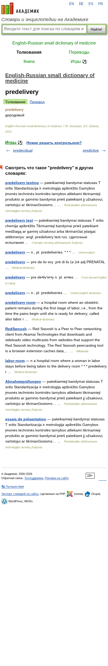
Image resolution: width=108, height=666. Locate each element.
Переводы (79, 52)
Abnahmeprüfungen (23, 381)
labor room (15, 361)
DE (81, 4)
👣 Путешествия (12, 486)
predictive (91, 150)
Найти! (96, 29)
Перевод (37, 102)
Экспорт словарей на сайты (20, 493)
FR (100, 4)
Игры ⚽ (79, 61)
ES (91, 4)
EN (71, 4)
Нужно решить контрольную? (54, 143)
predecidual (23, 150)
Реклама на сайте (57, 478)
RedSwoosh (16, 329)
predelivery (15, 252)
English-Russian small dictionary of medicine (54, 43)
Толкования (29, 52)
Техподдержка (33, 478)
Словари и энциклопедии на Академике (44, 19)
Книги (29, 61)
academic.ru (20, 8)
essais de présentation (25, 419)
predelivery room (20, 302)
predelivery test (19, 220)
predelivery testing (22, 183)
